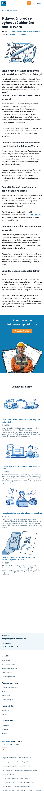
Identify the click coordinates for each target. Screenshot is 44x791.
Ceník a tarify (6, 660)
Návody (4, 691)
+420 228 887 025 (10, 647)
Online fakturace (11, 10)
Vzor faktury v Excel (25, 758)
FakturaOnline (35, 215)
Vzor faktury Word (7, 762)
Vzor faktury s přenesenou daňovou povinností (16, 778)
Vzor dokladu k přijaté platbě (25, 782)
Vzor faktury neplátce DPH (22, 786)
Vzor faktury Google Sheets (22, 762)
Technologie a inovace (18, 31)
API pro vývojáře (7, 699)
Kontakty (4, 714)
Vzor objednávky (7, 786)
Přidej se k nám (7, 672)
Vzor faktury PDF (25, 766)
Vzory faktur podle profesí (9, 758)
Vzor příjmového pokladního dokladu (26, 770)
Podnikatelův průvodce (9, 687)
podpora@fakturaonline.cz (14, 639)
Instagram (5, 729)
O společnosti (6, 710)
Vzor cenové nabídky (8, 774)
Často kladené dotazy (9, 664)
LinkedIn (12, 34)
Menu (39, 3)
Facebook (22, 34)
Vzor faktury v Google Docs (10, 766)
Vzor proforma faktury (8, 782)
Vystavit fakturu (23, 331)
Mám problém (6, 695)
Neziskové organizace (9, 668)
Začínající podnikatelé (9, 676)
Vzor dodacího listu (7, 770)
